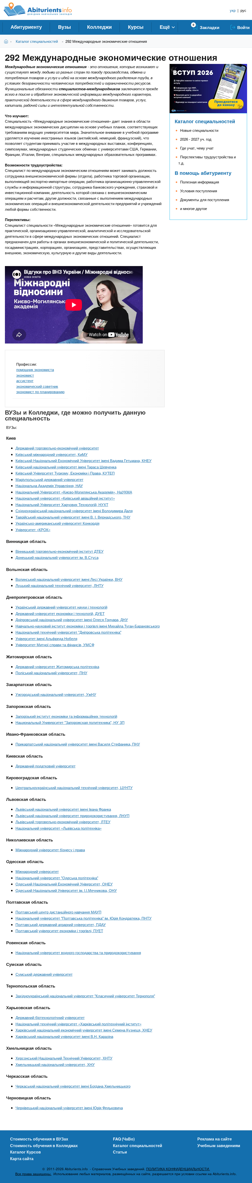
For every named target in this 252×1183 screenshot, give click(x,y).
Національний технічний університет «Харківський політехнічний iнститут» (79, 1023)
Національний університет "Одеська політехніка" (57, 877)
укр (233, 10)
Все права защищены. (33, 1173)
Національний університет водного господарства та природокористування (78, 952)
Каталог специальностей (37, 41)
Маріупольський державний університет (49, 479)
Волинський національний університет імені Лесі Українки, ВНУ (69, 579)
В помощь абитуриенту (203, 172)
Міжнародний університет (37, 871)
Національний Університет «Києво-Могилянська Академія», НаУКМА (74, 491)
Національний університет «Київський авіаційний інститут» (65, 498)
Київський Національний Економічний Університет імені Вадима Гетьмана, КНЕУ (84, 460)
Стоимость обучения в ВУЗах (39, 1139)
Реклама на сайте (214, 1139)
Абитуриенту (26, 26)
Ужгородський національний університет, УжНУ (56, 694)
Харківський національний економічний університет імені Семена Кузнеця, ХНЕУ (84, 1030)
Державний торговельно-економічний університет (57, 447)
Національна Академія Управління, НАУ (49, 485)
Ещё (165, 26)
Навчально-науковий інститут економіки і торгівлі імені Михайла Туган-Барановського (88, 626)
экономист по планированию (40, 391)
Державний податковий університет (46, 765)
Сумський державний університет (44, 974)
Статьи (120, 1152)
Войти (243, 27)
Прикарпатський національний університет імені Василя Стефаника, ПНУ (78, 744)
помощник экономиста (35, 369)
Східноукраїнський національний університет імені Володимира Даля (74, 510)
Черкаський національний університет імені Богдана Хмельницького (73, 1086)
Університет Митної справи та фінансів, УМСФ (55, 644)
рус (243, 10)
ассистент (24, 380)
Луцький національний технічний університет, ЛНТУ (60, 585)
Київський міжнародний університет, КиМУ (52, 454)
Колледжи (99, 26)
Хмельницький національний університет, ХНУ (55, 1064)
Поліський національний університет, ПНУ (51, 672)
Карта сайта (21, 1158)
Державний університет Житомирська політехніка (57, 666)
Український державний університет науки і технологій (61, 607)
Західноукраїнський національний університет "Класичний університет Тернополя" (85, 995)
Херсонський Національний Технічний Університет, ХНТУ (64, 1058)
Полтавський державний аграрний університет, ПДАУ (61, 924)
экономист (25, 375)
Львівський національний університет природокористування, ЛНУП (72, 815)
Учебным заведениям (218, 1145)
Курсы (135, 26)
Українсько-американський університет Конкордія (57, 523)
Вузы (64, 26)
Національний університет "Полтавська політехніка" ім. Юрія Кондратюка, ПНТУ (84, 918)
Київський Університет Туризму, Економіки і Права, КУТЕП (65, 473)
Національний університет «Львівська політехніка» (59, 828)
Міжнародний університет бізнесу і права (50, 849)
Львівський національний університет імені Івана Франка (63, 809)
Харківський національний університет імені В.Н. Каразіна (64, 1036)
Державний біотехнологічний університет (50, 1017)
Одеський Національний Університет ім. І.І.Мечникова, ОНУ (66, 890)
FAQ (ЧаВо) (124, 1139)
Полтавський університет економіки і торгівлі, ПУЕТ (59, 930)
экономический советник (37, 386)
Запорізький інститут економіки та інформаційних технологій (66, 716)
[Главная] (43, 9)
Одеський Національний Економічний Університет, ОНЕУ (64, 883)
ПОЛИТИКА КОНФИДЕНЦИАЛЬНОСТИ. (178, 1169)
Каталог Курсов (25, 1152)
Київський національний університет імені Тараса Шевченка (66, 466)
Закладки (209, 27)
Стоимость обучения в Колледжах (44, 1145)
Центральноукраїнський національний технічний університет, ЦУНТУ (74, 787)
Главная (7, 41)
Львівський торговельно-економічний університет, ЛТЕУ (63, 821)
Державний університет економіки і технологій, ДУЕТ (60, 613)
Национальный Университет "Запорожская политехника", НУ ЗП (70, 722)
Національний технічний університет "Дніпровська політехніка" (68, 632)
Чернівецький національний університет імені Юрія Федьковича (69, 1107)
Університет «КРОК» (33, 529)
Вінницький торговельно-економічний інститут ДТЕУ (60, 551)
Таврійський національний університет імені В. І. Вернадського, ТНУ (73, 517)
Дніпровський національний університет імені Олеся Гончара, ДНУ (72, 619)
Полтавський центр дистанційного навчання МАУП (58, 911)
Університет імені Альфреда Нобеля (46, 638)
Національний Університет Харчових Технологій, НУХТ (62, 504)
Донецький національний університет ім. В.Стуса (57, 557)
